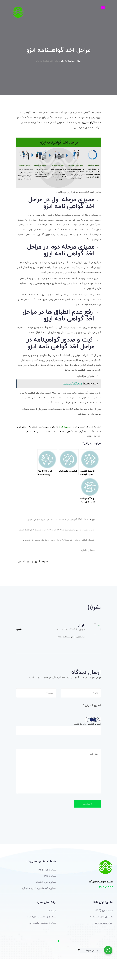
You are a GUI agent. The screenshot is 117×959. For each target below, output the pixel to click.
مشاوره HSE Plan (47, 870)
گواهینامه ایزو (67, 61)
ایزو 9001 (51, 530)
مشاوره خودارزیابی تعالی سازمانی (39, 888)
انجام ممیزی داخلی (85, 530)
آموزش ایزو (71, 519)
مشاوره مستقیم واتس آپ (42, 923)
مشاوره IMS (50, 876)
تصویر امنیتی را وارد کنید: (87, 724)
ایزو (72, 530)
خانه (79, 61)
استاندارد (59, 519)
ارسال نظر (87, 804)
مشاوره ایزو (65, 427)
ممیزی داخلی (88, 550)
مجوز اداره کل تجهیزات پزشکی (39, 540)
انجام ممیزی (33, 519)
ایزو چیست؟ (39, 530)
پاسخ (19, 629)
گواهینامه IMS (64, 540)
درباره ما (52, 910)
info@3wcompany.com (101, 881)
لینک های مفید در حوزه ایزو (41, 917)
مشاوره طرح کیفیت (46, 882)
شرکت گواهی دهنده (84, 540)
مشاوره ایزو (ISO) (104, 910)
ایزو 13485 (63, 530)
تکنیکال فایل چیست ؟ (101, 917)
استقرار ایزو (47, 519)
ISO (80, 519)
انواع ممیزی (88, 122)
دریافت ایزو (26, 530)
